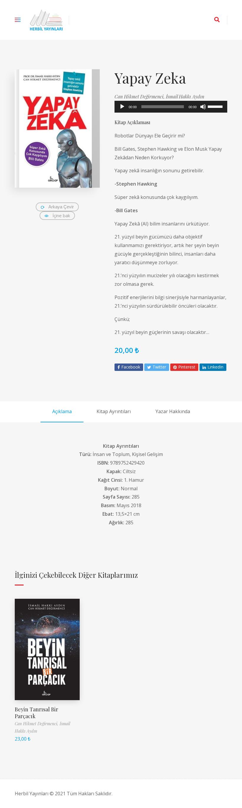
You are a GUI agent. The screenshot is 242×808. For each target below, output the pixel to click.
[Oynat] (122, 107)
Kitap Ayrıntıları (114, 411)
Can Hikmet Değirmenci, (140, 96)
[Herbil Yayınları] (46, 20)
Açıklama (62, 411)
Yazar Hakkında (173, 411)
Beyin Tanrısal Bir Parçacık (36, 713)
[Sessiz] (203, 107)
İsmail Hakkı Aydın (185, 96)
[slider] (216, 106)
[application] (171, 107)
